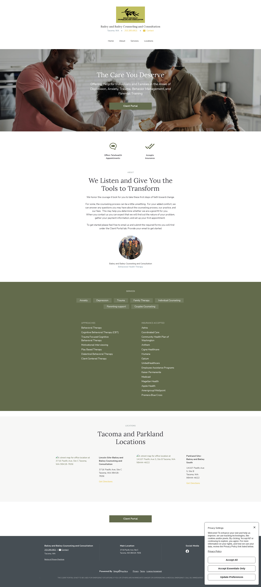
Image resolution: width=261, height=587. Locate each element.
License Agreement (154, 571)
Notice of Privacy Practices (54, 559)
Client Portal (130, 106)
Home (111, 40)
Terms (142, 571)
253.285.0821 (130, 30)
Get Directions (106, 481)
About (122, 40)
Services (135, 40)
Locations (148, 40)
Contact (150, 30)
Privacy (136, 571)
